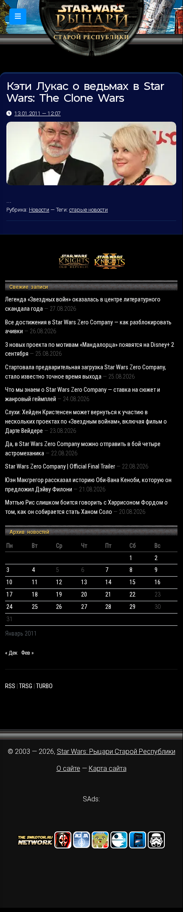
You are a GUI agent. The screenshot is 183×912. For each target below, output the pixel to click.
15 (132, 582)
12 (59, 582)
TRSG (25, 686)
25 (35, 607)
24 (9, 607)
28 (108, 607)
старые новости (88, 209)
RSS (10, 686)
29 (132, 607)
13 (84, 582)
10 (9, 582)
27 (84, 607)
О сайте (68, 768)
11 (35, 582)
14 (108, 582)
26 (59, 607)
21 (108, 594)
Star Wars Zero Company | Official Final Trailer (60, 466)
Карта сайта (108, 768)
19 (59, 594)
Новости (39, 209)
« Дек (11, 653)
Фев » (27, 653)
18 (35, 594)
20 (84, 594)
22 (132, 594)
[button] (17, 16)
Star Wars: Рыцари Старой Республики (116, 751)
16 (157, 582)
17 (9, 594)
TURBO (44, 686)
